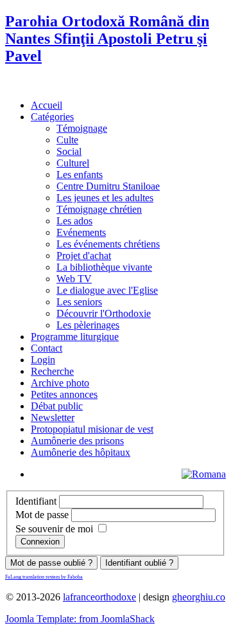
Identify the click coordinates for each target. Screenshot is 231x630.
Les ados (74, 220)
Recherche (52, 371)
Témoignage (81, 128)
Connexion (40, 541)
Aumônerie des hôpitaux (80, 452)
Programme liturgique (75, 336)
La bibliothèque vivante (104, 267)
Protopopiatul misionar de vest (92, 429)
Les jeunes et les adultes (104, 197)
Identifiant (35, 501)
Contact (46, 348)
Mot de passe (42, 514)
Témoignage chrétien (99, 209)
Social (68, 151)
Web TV (74, 278)
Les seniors (79, 301)
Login (43, 359)
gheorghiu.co (198, 596)
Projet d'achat (83, 255)
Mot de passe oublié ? (51, 563)
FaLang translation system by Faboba (44, 577)
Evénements (81, 232)
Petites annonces (64, 394)
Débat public (57, 406)
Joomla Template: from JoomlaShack (80, 618)
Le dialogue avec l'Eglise (107, 290)
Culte (67, 139)
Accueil (46, 105)
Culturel (72, 163)
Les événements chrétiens (108, 244)
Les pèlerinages (87, 325)
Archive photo (60, 382)
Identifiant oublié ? (139, 563)
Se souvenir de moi (54, 528)
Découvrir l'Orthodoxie (103, 313)
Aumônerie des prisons (77, 440)
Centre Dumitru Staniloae (108, 186)
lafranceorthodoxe (99, 596)
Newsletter (52, 417)
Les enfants (79, 174)
